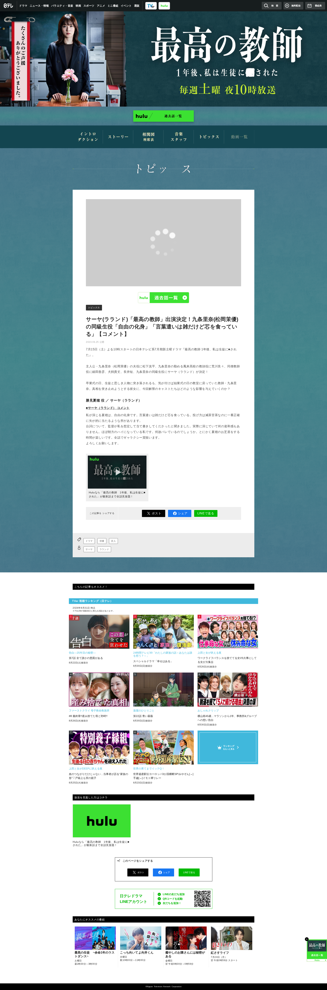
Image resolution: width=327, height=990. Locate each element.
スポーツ (88, 5)
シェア (182, 513)
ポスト (156, 513)
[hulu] (164, 5)
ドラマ (23, 5)
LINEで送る (205, 513)
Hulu (163, 297)
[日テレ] (8, 5)
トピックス (94, 307)
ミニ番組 (112, 5)
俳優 (102, 541)
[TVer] (151, 5)
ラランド (104, 549)
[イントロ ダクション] (88, 136)
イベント (126, 5)
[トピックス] (209, 136)
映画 (78, 5)
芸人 (113, 541)
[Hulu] (163, 116)
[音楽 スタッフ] (179, 136)
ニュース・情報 (39, 5)
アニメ (101, 5)
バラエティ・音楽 (62, 5)
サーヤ (89, 549)
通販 (137, 5)
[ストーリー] (118, 136)
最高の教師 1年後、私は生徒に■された (163, 59)
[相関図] (148, 136)
